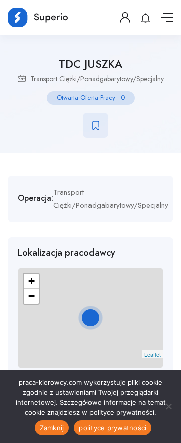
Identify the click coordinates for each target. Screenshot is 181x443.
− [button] (31, 296)
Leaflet (152, 354)
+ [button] (31, 281)
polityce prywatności (112, 428)
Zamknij (52, 428)
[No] (168, 406)
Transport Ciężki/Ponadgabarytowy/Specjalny (97, 79)
